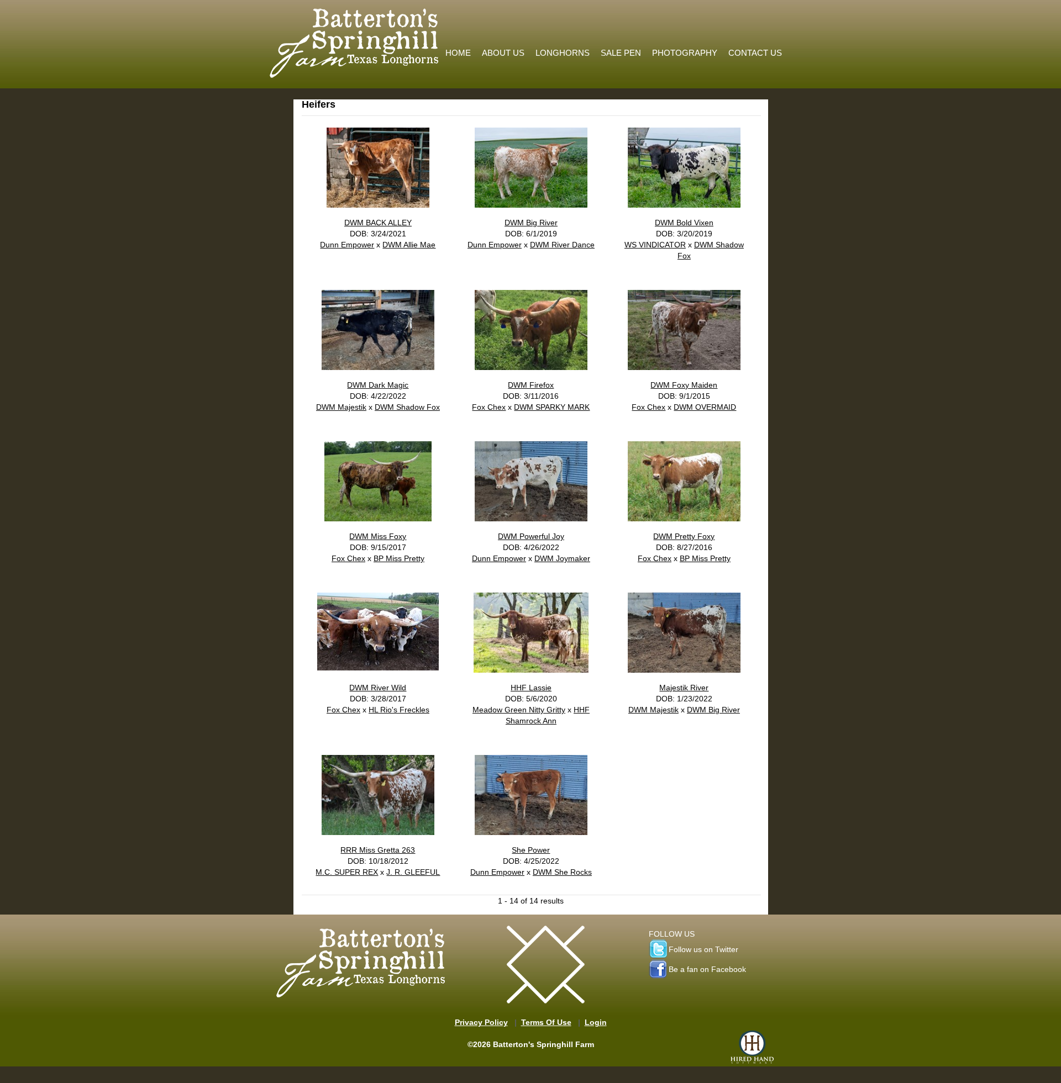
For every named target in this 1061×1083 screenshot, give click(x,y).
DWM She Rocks (562, 872)
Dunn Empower (347, 244)
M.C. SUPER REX (347, 872)
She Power (531, 850)
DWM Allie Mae (408, 244)
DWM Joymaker (562, 558)
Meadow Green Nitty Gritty (518, 709)
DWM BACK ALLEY (378, 222)
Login (596, 1022)
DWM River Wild (377, 687)
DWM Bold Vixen (684, 222)
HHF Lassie (531, 687)
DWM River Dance (562, 244)
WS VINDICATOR (655, 244)
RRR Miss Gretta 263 (377, 850)
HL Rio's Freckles (399, 709)
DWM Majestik (341, 407)
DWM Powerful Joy (531, 536)
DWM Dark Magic (377, 385)
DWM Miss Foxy (377, 536)
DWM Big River (531, 222)
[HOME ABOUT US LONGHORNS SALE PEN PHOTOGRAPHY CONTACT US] (613, 8)
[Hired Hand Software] (752, 1047)
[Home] (355, 40)
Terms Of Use (546, 1022)
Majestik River (683, 687)
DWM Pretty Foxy (684, 536)
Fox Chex (489, 407)
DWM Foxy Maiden (683, 385)
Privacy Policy (481, 1022)
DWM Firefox (531, 385)
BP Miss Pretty (399, 558)
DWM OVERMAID (705, 407)
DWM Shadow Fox (407, 407)
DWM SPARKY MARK (552, 407)
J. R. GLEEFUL (413, 872)
